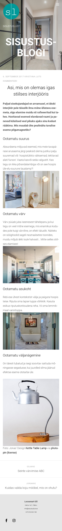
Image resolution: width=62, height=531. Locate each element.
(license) (12, 452)
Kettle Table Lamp (36, 448)
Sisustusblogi (31, 47)
